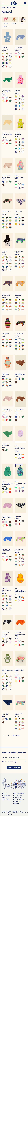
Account (16, 803)
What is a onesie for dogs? (9, 762)
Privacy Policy (4, 812)
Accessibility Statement (16, 812)
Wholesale (6, 795)
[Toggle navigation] (3, 3)
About (4, 793)
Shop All (9, 7)
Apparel (14, 7)
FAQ (3, 797)
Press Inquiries (19, 793)
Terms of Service (10, 813)
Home (3, 7)
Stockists (5, 799)
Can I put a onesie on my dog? (10, 757)
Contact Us (17, 801)
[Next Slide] (24, 20)
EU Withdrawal (18, 799)
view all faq (12, 767)
